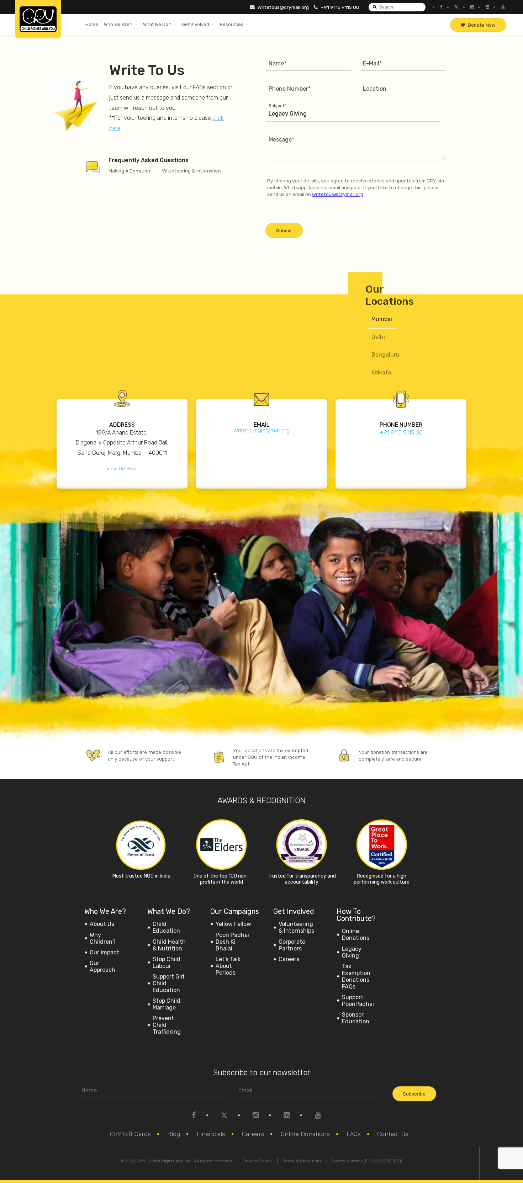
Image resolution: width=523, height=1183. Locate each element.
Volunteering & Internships (192, 171)
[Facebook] (440, 7)
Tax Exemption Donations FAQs (356, 976)
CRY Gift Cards (130, 1133)
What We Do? (157, 24)
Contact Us (392, 1133)
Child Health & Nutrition (169, 945)
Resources (231, 24)
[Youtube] (501, 7)
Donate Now (482, 25)
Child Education (166, 927)
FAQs (354, 1133)
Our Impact (104, 952)
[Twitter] (456, 7)
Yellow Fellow (233, 924)
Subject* (277, 105)
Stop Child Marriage (166, 1004)
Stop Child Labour (166, 962)
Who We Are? (118, 24)
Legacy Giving (351, 952)
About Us (102, 924)
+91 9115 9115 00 (339, 7)
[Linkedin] (486, 7)
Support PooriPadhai (358, 1000)
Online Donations (355, 934)
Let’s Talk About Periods (228, 966)
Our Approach (102, 966)
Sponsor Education (355, 1018)
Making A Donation (129, 171)
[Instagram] (471, 7)
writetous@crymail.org (283, 7)
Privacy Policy (257, 1160)
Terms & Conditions (302, 1160)
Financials (211, 1133)
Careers (289, 959)
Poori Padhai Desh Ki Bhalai (232, 942)
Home (91, 24)
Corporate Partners (292, 945)
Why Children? (103, 938)
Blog (173, 1133)
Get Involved (195, 24)
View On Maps (122, 468)
